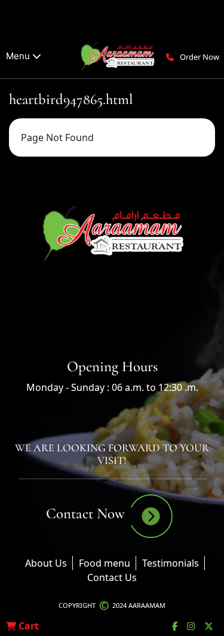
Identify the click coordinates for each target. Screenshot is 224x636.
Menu (19, 56)
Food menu (104, 563)
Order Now (199, 56)
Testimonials (170, 563)
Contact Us (112, 577)
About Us (46, 563)
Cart (27, 625)
